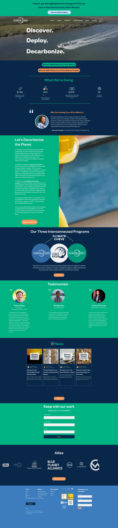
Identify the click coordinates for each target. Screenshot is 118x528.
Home (27, 491)
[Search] (27, 508)
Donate (51, 493)
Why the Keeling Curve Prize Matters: (67, 112)
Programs (27, 495)
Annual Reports (41, 498)
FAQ (26, 494)
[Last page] (70, 388)
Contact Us (52, 491)
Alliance (52, 495)
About (27, 492)
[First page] (47, 388)
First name (47, 414)
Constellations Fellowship (42, 493)
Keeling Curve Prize (35, 164)
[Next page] (68, 388)
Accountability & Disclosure (29, 498)
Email (46, 429)
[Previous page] (50, 388)
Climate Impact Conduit (42, 494)
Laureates (40, 496)
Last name (47, 422)
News (27, 496)
